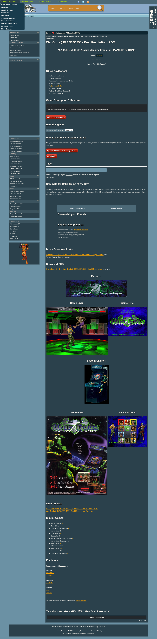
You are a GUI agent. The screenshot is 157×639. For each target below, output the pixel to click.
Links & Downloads (16, 146)
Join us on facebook (16, 148)
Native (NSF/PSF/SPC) (17, 183)
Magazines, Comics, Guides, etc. (20, 52)
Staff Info (12, 234)
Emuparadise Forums (16, 141)
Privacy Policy (14, 226)
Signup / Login (14, 35)
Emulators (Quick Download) (60, 91)
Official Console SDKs (9, 23)
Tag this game (55, 83)
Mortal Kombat (56, 531)
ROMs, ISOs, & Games (17, 45)
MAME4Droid (50, 573)
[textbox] (76, 8)
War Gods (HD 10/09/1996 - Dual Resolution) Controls (69, 511)
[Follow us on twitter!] (83, 2)
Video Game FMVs (15, 196)
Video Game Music (15, 50)
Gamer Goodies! (45, 2)
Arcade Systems (7, 10)
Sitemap (59, 627)
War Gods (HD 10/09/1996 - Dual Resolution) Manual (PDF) (72, 509)
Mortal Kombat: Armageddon (61, 541)
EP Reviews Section (16, 161)
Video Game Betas (7, 21)
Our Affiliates (14, 229)
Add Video (51, 156)
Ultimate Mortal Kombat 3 (60, 528)
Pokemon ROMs (15, 173)
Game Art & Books (15, 206)
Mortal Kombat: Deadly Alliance (62, 538)
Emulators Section (15, 48)
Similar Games (56, 88)
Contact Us (13, 236)
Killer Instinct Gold (57, 546)
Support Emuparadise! (16, 214)
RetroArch (49, 575)
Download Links (56, 86)
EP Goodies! (14, 239)
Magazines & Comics (16, 209)
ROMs (48, 36)
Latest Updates (14, 40)
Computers (5, 15)
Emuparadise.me (77, 633)
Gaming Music (92, 627)
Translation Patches (8, 18)
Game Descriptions (57, 76)
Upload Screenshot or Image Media (62, 150)
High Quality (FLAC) (16, 181)
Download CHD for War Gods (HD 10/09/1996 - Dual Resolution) (74, 269)
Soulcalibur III (56, 536)
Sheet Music (14, 186)
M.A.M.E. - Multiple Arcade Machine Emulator (66, 36)
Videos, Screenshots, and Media (62, 81)
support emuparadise (81, 230)
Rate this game (56, 78)
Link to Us (13, 231)
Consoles (4, 7)
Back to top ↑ (143, 620)
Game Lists (13, 55)
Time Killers (55, 526)
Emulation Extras (7, 26)
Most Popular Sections (9, 5)
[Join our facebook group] (78, 2)
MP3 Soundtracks (15, 179)
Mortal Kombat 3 (57, 551)
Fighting (99, 56)
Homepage (13, 37)
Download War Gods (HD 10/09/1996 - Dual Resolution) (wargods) (75, 255)
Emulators (82, 627)
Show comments (96, 617)
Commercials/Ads (15, 199)
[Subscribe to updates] (88, 2)
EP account (69, 175)
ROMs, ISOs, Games (8, 2)
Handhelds (5, 13)
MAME (48, 590)
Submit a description (56, 117)
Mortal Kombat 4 (57, 523)
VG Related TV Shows (17, 194)
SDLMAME (49, 582)
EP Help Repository (16, 216)
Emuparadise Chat (15, 143)
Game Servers (14, 156)
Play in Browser (6, 29)
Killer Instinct (56, 543)
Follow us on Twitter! (16, 151)
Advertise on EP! (15, 224)
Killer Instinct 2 (56, 548)
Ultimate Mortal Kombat (59, 553)
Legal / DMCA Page (97, 631)
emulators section (81, 600)
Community (63, 2)
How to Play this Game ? (96, 64)
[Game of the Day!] (153, 18)
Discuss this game (57, 93)
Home (54, 627)
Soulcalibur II (56, 533)
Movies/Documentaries (17, 191)
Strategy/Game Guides (17, 204)
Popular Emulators (26, 2)
